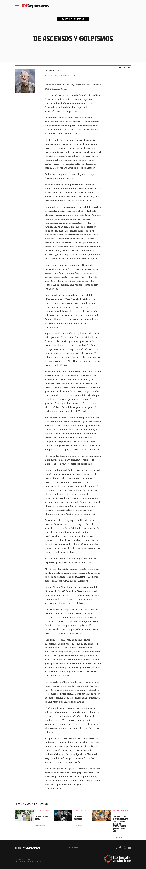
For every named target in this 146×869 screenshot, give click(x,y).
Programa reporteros (81, 810)
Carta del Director (42, 810)
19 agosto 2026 (40, 825)
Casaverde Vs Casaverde (79, 818)
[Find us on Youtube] (129, 848)
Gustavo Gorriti (56, 70)
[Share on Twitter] (124, 67)
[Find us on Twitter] (116, 848)
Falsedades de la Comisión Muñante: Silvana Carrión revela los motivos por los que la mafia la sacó (120, 824)
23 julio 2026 (78, 825)
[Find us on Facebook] (120, 848)
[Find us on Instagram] (124, 848)
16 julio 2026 (117, 837)
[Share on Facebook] (120, 67)
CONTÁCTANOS (72, 848)
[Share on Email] (129, 67)
